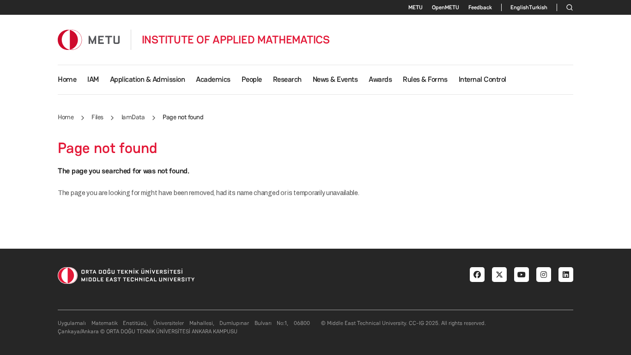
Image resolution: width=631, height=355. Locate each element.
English (519, 7)
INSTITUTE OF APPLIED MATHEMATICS (236, 39)
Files (97, 117)
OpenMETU (445, 7)
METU (415, 7)
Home (67, 79)
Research (287, 79)
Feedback (480, 7)
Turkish (538, 7)
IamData (133, 117)
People (252, 79)
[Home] (89, 39)
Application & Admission (147, 79)
